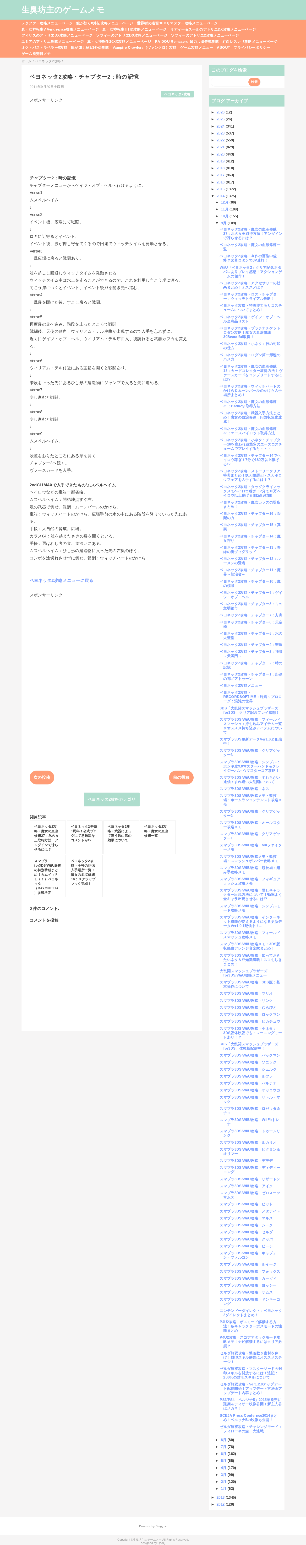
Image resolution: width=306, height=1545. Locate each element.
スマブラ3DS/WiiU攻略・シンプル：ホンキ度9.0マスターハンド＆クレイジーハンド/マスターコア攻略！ (250, 766)
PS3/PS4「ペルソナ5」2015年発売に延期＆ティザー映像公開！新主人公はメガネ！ (251, 1404)
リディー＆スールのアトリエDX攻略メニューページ (213, 29)
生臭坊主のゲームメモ (63, 9)
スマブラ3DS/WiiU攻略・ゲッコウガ (250, 1090)
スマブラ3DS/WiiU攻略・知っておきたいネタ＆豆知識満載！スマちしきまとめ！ (251, 959)
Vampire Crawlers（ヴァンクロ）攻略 (145, 47)
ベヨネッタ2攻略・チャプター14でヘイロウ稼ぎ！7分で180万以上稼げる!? (250, 459)
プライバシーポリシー (252, 47)
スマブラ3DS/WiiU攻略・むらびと (248, 1007)
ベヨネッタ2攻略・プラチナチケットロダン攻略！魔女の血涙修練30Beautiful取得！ (250, 332)
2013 (221, 1497)
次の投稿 (42, 777)
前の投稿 (181, 777)
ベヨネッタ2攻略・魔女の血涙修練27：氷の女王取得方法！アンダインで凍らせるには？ (251, 233)
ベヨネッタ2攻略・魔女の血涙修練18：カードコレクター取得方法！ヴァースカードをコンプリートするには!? (251, 372)
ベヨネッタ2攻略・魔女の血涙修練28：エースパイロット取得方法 (248, 431)
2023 (221, 133)
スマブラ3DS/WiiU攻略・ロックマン (250, 1014)
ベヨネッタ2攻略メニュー (241, 685)
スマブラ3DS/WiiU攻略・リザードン (250, 1179)
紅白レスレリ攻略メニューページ (250, 41)
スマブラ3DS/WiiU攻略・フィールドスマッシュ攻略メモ (250, 935)
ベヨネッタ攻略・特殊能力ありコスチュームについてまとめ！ (251, 307)
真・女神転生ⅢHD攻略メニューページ (134, 29)
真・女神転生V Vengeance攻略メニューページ (60, 29)
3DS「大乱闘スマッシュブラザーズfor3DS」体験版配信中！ (249, 1046)
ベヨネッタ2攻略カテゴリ (112, 799)
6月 (224, 1454)
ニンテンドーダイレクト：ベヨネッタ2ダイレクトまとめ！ (251, 1313)
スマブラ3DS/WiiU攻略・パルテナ (248, 1083)
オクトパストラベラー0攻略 (44, 47)
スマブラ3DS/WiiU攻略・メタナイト (250, 1211)
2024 (221, 126)
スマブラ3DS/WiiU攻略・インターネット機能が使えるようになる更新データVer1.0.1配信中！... (251, 921)
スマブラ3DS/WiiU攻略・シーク (246, 1225)
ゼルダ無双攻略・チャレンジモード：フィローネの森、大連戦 (251, 1429)
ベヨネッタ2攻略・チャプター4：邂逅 (251, 645)
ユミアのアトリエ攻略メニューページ (53, 41)
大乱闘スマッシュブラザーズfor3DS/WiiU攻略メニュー (243, 973)
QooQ (161, 1543)
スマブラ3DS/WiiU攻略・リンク (246, 1000)
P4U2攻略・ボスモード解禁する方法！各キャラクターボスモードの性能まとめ (251, 1326)
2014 (221, 196)
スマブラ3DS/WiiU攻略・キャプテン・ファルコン (248, 1255)
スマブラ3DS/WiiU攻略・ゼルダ (246, 1232)
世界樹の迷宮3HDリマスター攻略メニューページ (177, 23)
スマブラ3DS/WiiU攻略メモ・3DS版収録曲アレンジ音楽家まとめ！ (250, 946)
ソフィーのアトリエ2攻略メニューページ (205, 35)
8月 (224, 1440)
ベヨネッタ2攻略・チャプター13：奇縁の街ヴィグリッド (250, 549)
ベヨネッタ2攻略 (177, 94)
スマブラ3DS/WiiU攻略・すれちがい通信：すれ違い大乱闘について (250, 779)
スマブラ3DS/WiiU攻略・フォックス (250, 1271)
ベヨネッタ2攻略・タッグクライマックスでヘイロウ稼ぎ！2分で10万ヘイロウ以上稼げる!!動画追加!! (250, 491)
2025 (221, 119)
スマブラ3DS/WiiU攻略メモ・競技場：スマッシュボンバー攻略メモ (249, 858)
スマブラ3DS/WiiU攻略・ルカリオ (248, 1142)
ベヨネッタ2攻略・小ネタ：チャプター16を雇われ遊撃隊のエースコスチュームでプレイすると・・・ (251, 444)
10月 (225, 216)
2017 (221, 175)
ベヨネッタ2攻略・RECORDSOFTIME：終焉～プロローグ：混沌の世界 (251, 696)
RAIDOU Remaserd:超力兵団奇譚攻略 (187, 41)
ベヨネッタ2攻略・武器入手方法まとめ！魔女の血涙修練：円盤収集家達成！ (251, 417)
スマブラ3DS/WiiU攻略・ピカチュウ (250, 1021)
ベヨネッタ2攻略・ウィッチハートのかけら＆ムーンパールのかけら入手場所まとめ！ (251, 390)
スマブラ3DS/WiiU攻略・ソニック (248, 1062)
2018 (221, 168)
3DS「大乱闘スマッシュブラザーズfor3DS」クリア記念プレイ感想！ (249, 710)
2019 (221, 161)
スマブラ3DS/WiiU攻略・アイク (246, 1186)
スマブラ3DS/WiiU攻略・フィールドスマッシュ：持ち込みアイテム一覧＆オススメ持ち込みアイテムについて (251, 725)
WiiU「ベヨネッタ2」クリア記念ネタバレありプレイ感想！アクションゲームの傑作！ (251, 271)
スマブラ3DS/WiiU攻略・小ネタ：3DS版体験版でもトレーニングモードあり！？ (251, 1032)
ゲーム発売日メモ (36, 54)
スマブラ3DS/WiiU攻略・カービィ (248, 1278)
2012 (221, 1504)
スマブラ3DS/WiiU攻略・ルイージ (248, 1264)
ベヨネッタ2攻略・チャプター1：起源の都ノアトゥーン (251, 676)
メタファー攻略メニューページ (47, 23)
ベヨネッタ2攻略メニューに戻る (61, 580)
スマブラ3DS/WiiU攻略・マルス (246, 1218)
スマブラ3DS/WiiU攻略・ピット (246, 1204)
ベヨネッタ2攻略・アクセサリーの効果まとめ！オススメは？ (250, 285)
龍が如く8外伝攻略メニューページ (104, 23)
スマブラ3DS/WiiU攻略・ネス (244, 789)
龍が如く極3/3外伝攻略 (90, 47)
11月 (225, 209)
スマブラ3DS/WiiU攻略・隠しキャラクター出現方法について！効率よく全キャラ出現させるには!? (251, 894)
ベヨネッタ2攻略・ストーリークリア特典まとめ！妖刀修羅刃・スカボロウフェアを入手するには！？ (251, 475)
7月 (224, 1447)
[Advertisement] (112, 136)
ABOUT (223, 47)
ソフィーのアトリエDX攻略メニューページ (131, 35)
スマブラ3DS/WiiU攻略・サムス (246, 1292)
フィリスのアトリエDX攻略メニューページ (57, 35)
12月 (225, 202)
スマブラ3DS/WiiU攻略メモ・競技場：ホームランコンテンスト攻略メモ (251, 800)
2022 (221, 140)
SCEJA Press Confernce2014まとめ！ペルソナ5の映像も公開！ (248, 1417)
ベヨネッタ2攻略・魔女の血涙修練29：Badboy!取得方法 (248, 404)
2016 (221, 182)
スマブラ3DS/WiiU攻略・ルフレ (246, 1076)
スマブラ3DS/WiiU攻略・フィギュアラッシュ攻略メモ (250, 881)
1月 (224, 1488)
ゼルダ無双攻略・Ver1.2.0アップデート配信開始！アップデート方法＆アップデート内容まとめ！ (251, 1388)
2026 (221, 112)
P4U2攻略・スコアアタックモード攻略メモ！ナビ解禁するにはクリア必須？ (251, 1341)
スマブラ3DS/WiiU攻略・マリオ (246, 993)
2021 (221, 147)
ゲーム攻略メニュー (196, 47)
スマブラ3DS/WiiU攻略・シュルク (248, 1069)
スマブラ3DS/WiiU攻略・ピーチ (246, 1246)
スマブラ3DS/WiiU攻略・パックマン (250, 1055)
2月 (224, 1482)
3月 (224, 1475)
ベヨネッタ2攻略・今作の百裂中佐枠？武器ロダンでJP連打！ (248, 258)
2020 (221, 154)
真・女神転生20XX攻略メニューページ (119, 41)
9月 (224, 223)
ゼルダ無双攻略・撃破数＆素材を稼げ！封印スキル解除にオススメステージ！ (251, 1357)
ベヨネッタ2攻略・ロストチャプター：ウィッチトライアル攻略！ (248, 296)
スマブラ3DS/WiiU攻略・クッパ (246, 1239)
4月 (224, 1468)
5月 (224, 1461)
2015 (221, 189)
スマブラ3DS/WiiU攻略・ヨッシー (248, 1285)
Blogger (161, 1526)
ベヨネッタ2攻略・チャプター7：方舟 (251, 615)
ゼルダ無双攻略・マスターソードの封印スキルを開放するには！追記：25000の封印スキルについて (251, 1373)
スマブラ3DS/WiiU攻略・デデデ (246, 1161)
